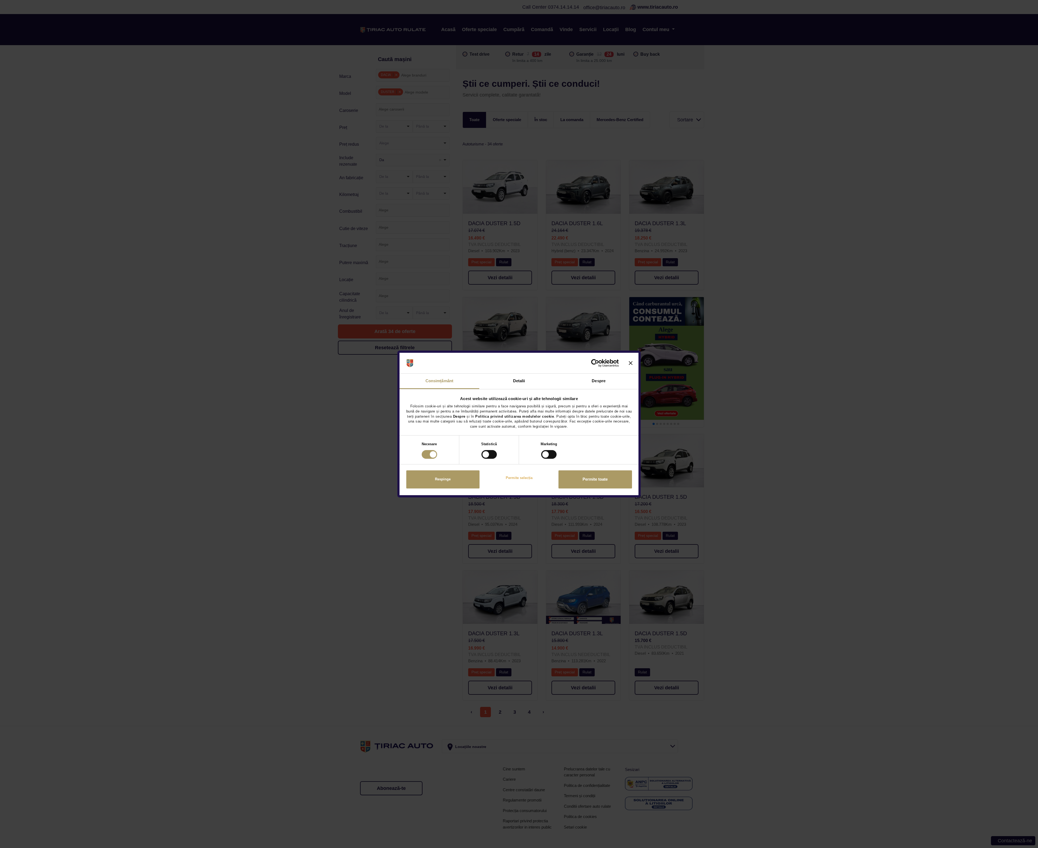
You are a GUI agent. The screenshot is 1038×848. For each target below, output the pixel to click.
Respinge (443, 479)
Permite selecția (519, 478)
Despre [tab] (599, 380)
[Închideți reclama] (631, 363)
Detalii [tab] (519, 380)
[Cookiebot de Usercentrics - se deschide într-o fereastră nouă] (595, 363)
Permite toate (595, 479)
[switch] (489, 454)
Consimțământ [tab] (439, 380)
